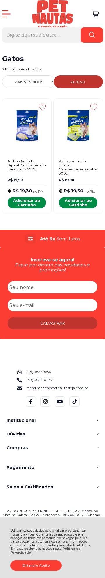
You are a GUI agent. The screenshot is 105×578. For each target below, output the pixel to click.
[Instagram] (45, 405)
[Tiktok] (74, 405)
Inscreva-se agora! (52, 259)
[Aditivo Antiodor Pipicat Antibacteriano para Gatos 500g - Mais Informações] (27, 125)
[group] (52, 239)
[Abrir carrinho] (95, 14)
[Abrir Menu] (6, 14)
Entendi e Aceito (36, 565)
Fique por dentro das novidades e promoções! (52, 267)
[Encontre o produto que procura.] (92, 35)
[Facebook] (31, 405)
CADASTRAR (52, 323)
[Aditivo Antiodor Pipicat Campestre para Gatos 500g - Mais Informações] (78, 125)
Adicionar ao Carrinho (26, 202)
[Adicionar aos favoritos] (42, 107)
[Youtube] (60, 405)
